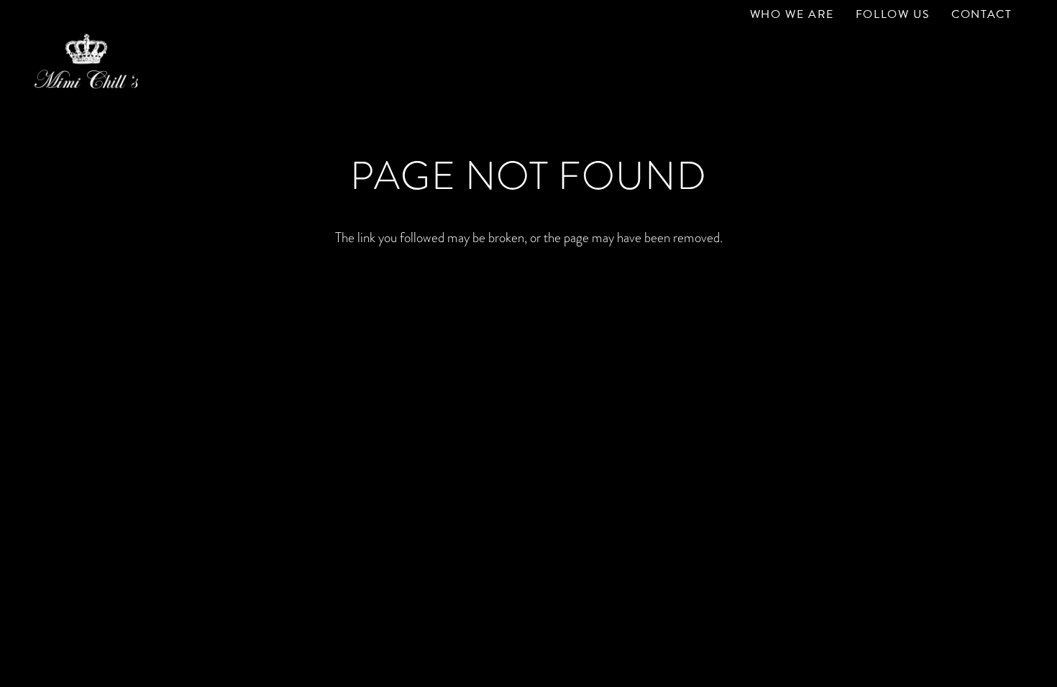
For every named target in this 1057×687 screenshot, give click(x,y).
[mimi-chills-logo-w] (87, 61)
